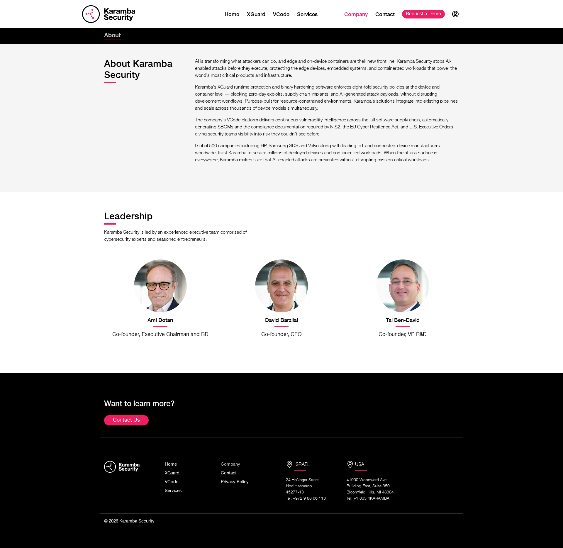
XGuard (256, 14)
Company (356, 14)
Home (232, 14)
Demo (423, 14)
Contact (385, 14)
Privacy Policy (235, 482)
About (112, 34)
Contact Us (126, 420)
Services (307, 14)
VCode (281, 14)
